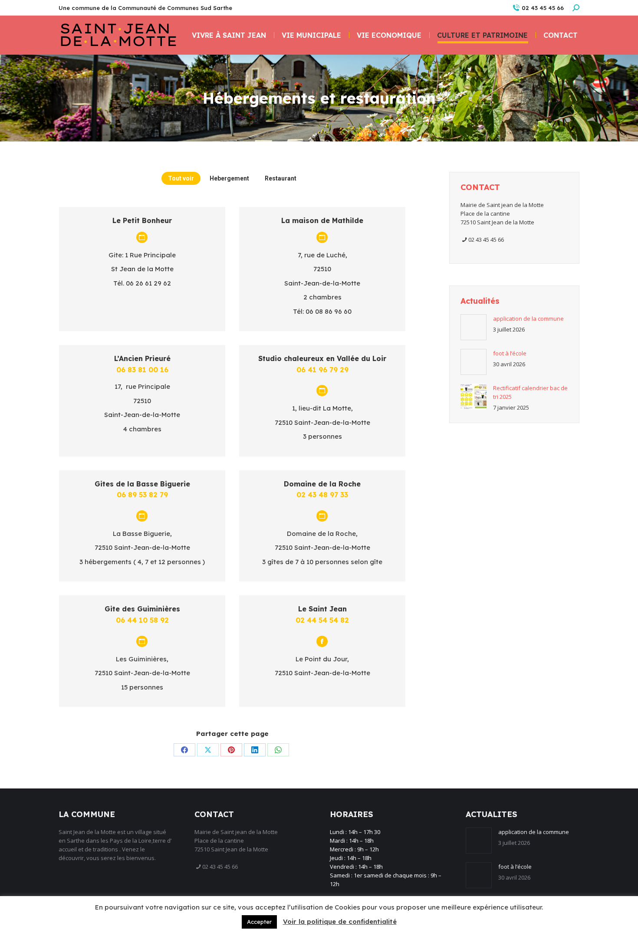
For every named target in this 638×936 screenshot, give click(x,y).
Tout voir (181, 178)
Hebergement (229, 178)
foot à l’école (509, 353)
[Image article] (473, 327)
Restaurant (280, 178)
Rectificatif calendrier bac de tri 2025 (530, 392)
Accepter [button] (259, 921)
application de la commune (528, 318)
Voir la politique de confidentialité (340, 921)
